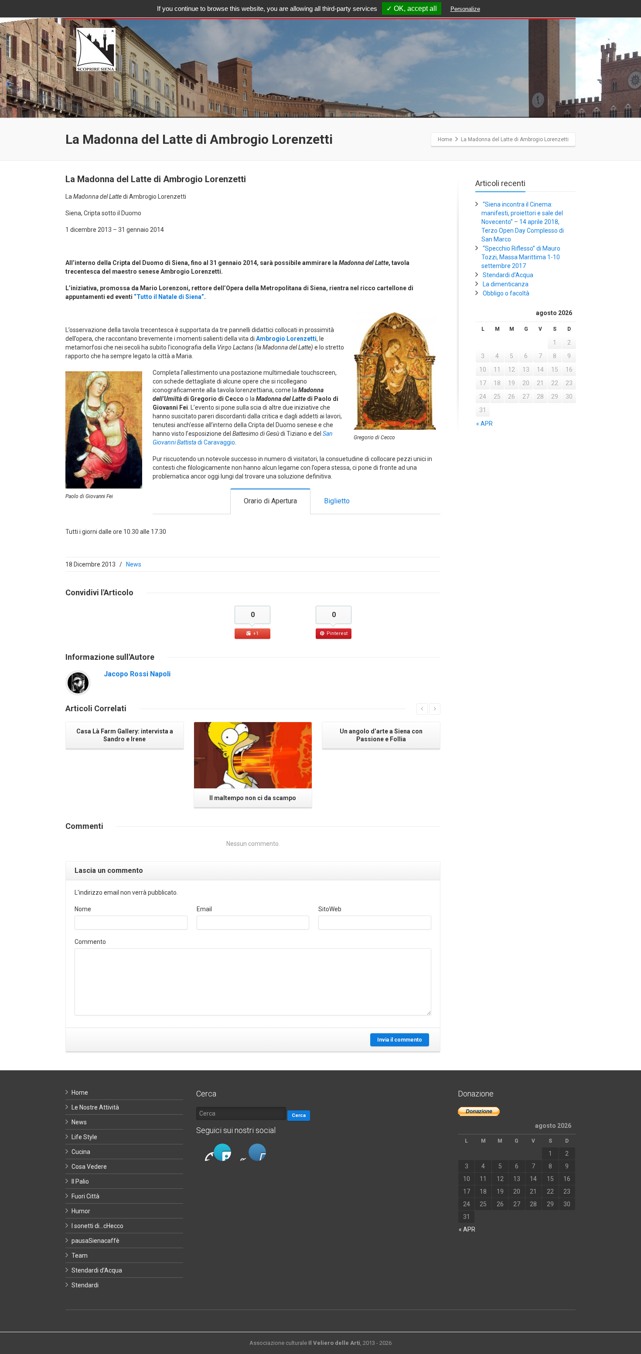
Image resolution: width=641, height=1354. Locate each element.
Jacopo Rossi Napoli (137, 674)
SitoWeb (329, 909)
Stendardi (85, 1285)
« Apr (484, 423)
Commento (90, 941)
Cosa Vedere (89, 1166)
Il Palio (80, 1181)
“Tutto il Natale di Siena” (169, 296)
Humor (81, 1211)
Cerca (299, 1115)
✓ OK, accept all (411, 8)
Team (80, 1255)
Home (80, 1092)
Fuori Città (85, 1196)
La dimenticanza (505, 284)
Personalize (465, 9)
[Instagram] (240, 1152)
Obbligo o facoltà (506, 293)
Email (204, 909)
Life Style (84, 1136)
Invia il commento (399, 1040)
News (133, 564)
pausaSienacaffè (95, 1240)
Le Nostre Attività (95, 1107)
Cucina (81, 1151)
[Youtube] (257, 1152)
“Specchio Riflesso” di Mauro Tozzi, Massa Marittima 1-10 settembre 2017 (520, 257)
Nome (83, 909)
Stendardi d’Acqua (508, 274)
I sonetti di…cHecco (97, 1225)
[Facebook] (205, 1152)
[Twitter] (222, 1152)
